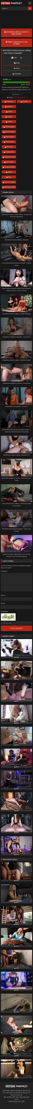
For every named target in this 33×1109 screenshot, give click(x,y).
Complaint (17, 74)
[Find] (30, 8)
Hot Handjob (9, 162)
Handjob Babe (10, 152)
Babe (9, 177)
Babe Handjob (10, 136)
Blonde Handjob (9, 131)
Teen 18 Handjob (10, 182)
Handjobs (10, 106)
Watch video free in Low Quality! (17, 43)
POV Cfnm (10, 147)
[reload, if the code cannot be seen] (8, 620)
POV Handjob (10, 142)
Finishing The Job (10, 157)
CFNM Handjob (9, 126)
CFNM (10, 111)
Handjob (25, 101)
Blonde (10, 172)
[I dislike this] (21, 58)
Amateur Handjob (10, 167)
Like (15, 57)
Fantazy (11, 3)
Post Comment (16, 628)
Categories (10, 101)
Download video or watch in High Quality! (17, 33)
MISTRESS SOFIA (20, 97)
